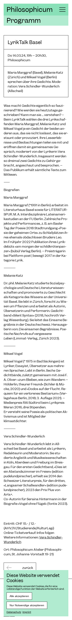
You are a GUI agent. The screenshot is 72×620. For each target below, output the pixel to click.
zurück (27, 568)
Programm (24, 20)
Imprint (26, 612)
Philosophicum (30, 9)
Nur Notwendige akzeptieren (27, 605)
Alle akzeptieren (19, 596)
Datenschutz (14, 612)
